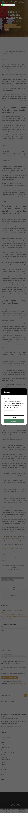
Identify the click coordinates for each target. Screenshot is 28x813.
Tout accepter (14, 421)
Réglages (14, 417)
